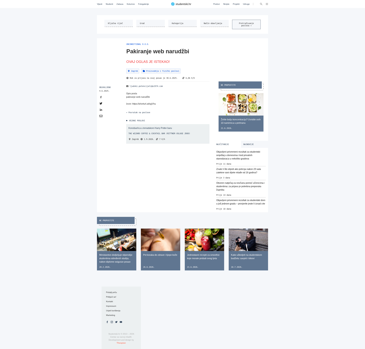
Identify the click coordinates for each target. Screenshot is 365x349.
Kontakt (109, 301)
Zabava (119, 4)
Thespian (121, 343)
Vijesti (99, 4)
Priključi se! (111, 297)
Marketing (110, 315)
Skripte (226, 4)
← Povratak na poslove (138, 112)
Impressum (111, 306)
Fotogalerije (143, 4)
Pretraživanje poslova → (246, 24)
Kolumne (131, 4)
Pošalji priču (111, 292)
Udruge (246, 4)
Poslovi (216, 4)
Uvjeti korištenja (113, 310)
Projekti (236, 4)
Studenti (109, 4)
